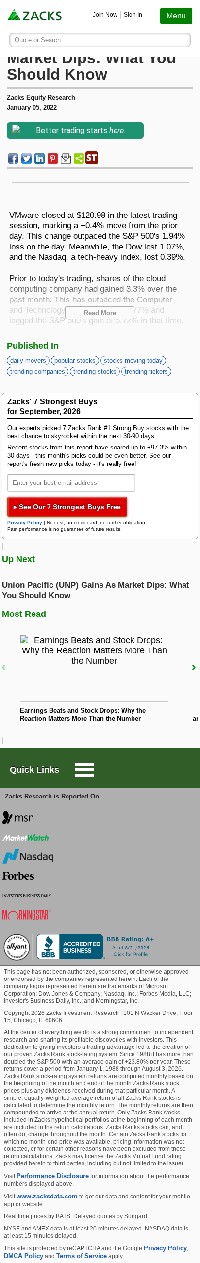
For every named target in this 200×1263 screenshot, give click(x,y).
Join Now (105, 14)
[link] (35, 16)
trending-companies (37, 371)
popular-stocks (75, 360)
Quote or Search (38, 40)
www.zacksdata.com (47, 1196)
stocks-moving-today (133, 360)
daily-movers (28, 360)
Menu (176, 16)
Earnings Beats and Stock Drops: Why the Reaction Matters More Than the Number (83, 714)
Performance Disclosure (53, 1176)
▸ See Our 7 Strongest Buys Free (67, 507)
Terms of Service (81, 1256)
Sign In (133, 14)
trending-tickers (146, 371)
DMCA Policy (23, 1256)
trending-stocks (95, 371)
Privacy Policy (24, 522)
